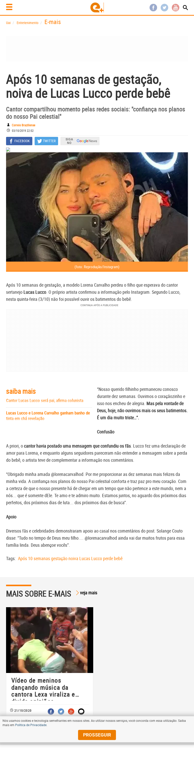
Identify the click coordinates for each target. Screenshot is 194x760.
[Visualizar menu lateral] (9, 7)
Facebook (153, 7)
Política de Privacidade (30, 725)
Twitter (164, 7)
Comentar (81, 711)
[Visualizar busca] (185, 7)
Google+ (71, 711)
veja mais (88, 592)
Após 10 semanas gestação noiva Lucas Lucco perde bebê (70, 558)
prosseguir (97, 734)
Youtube (175, 7)
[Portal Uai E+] (97, 7)
